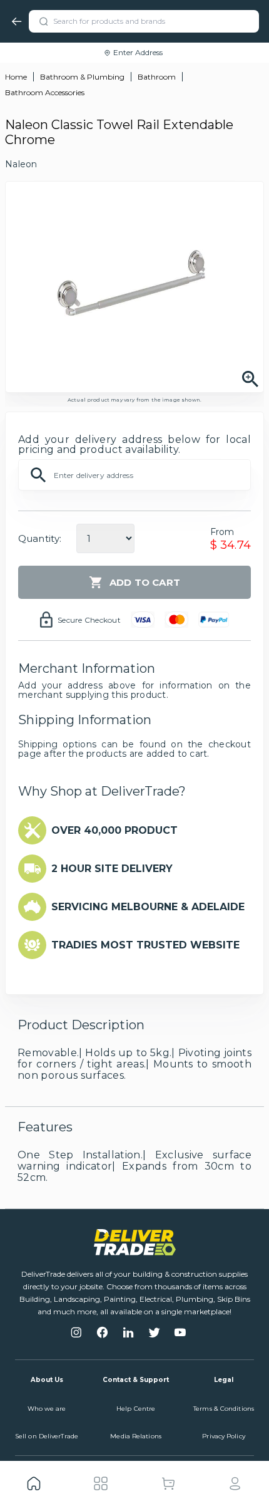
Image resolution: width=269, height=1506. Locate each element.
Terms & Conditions (223, 1409)
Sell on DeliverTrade (46, 1436)
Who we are (47, 1409)
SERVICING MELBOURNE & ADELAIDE (148, 907)
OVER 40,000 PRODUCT (114, 830)
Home (16, 76)
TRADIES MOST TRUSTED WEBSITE (145, 945)
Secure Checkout (89, 620)
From (222, 531)
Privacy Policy (223, 1436)
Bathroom (157, 76)
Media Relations (135, 1436)
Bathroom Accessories (44, 92)
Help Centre (135, 1409)
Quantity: (39, 538)
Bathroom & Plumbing (82, 76)
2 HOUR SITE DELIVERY (112, 869)
